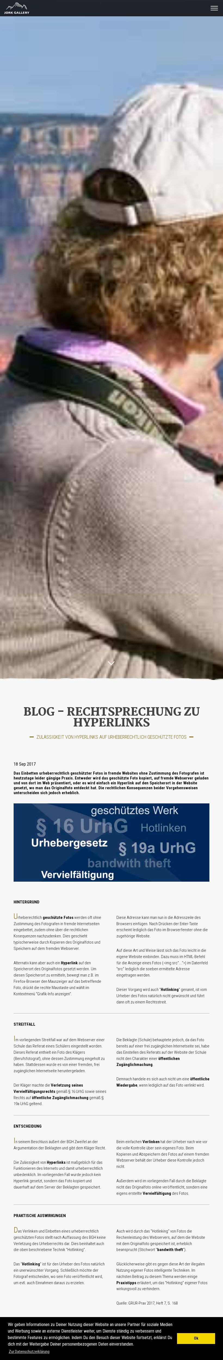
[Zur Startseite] (15, 13)
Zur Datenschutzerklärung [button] (29, 1351)
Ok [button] (196, 1338)
